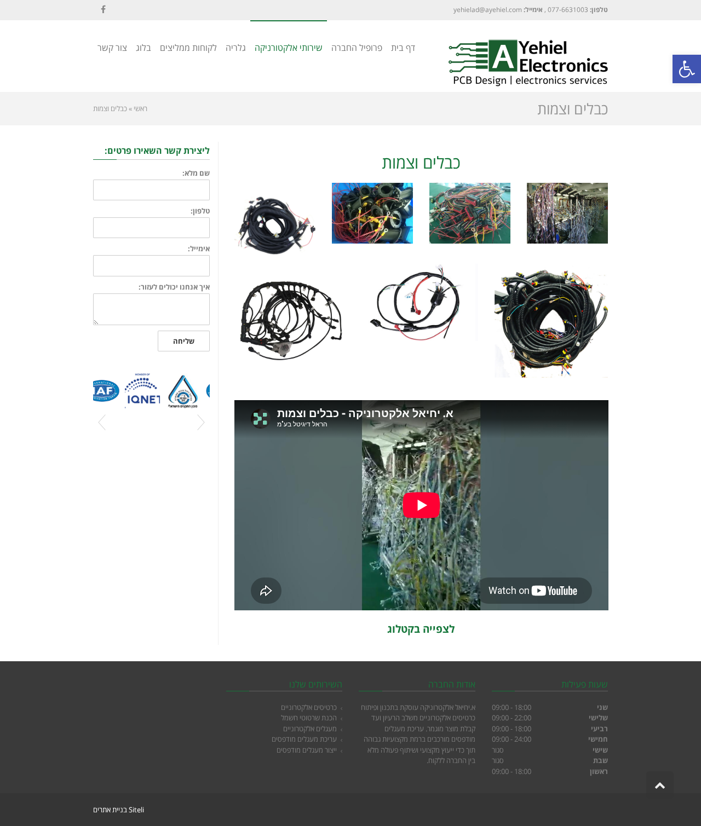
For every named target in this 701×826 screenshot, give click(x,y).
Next (201, 422)
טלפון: (200, 211)
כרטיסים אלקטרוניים (309, 707)
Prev (102, 422)
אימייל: (199, 248)
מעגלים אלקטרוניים (310, 728)
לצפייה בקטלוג (421, 629)
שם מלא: (196, 173)
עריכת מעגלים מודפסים (304, 739)
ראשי (140, 108)
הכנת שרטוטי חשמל (309, 718)
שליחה (183, 341)
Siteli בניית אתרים (118, 810)
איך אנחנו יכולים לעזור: (174, 287)
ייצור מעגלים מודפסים (307, 750)
